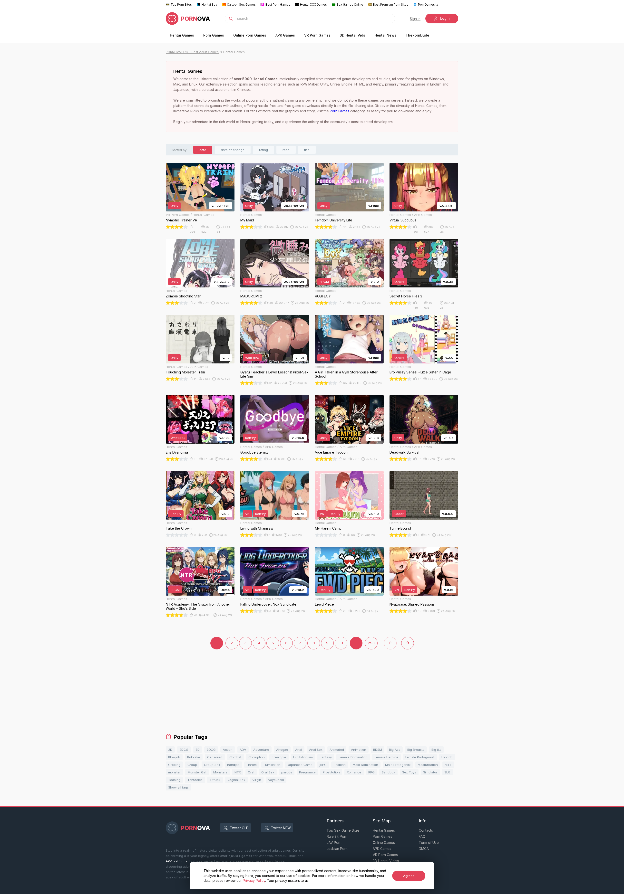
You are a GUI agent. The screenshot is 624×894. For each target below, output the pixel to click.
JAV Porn (334, 842)
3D (197, 749)
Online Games (384, 842)
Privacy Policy (254, 880)
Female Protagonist (419, 757)
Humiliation (272, 765)
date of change (232, 150)
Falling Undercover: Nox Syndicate (268, 604)
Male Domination (365, 765)
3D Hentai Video (386, 861)
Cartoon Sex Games (241, 4)
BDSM (377, 749)
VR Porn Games (317, 35)
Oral (251, 772)
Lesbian (340, 765)
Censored (214, 757)
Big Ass (394, 749)
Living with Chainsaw (256, 528)
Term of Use (429, 842)
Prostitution (331, 772)
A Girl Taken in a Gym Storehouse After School (346, 374)
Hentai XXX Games (313, 4)
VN (247, 514)
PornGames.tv (428, 4)
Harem (252, 765)
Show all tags (178, 787)
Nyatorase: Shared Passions (412, 604)
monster (174, 772)
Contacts (426, 830)
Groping (174, 765)
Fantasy (326, 757)
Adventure (261, 749)
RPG (371, 772)
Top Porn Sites (181, 4)
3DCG (211, 749)
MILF (448, 765)
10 (341, 643)
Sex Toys (409, 772)
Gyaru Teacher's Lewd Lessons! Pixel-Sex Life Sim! (274, 374)
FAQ (422, 836)
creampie (279, 757)
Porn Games (213, 35)
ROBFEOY (323, 296)
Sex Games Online (350, 4)
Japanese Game (299, 765)
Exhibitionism (303, 757)
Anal (298, 749)
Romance (354, 772)
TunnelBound (400, 528)
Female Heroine (386, 757)
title (307, 150)
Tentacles (195, 780)
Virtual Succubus (403, 220)
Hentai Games (182, 35)
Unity (174, 206)
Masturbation (428, 765)
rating (263, 150)
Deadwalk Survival (404, 452)
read (286, 150)
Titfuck (215, 780)
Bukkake (193, 757)
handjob (233, 765)
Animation (358, 749)
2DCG (183, 749)
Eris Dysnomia (177, 452)
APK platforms (176, 861)
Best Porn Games (277, 4)
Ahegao (282, 749)
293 (371, 643)
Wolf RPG (252, 358)
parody (286, 772)
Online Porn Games (249, 35)
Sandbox (388, 772)
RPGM (324, 282)
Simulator (430, 772)
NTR (237, 772)
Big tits (436, 749)
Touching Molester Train (185, 372)
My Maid (247, 220)
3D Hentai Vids (352, 35)
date (202, 150)
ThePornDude (417, 35)
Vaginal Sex (236, 780)
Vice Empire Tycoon (331, 452)
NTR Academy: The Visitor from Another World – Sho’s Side (198, 606)
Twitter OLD (239, 828)
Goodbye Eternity (254, 452)
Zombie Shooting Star (183, 296)
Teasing (174, 780)
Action (228, 749)
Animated (337, 749)
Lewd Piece (324, 604)
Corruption (256, 757)
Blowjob (174, 757)
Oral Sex (267, 772)
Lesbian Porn (337, 848)
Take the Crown (179, 528)
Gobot (399, 514)
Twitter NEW (281, 828)
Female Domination (353, 757)
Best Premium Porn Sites (390, 4)
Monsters (220, 772)
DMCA (424, 848)
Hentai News (385, 35)
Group (192, 765)
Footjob (446, 757)
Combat (235, 757)
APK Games (285, 35)
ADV (243, 749)
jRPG (323, 765)
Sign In (415, 19)
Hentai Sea (209, 4)
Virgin (256, 780)
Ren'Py (250, 438)
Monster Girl (197, 772)
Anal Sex (315, 749)
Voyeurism (276, 780)
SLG (447, 772)
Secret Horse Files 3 (406, 296)
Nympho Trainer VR (181, 220)
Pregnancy (307, 772)
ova (195, 18)
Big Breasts (415, 749)
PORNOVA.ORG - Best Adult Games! (192, 52)
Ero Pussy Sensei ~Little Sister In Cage (420, 372)
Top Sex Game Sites (343, 830)
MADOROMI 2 (251, 296)
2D (170, 749)
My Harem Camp (328, 528)
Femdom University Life (333, 220)
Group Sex (212, 765)
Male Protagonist (398, 765)
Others (399, 282)
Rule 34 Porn (337, 836)
